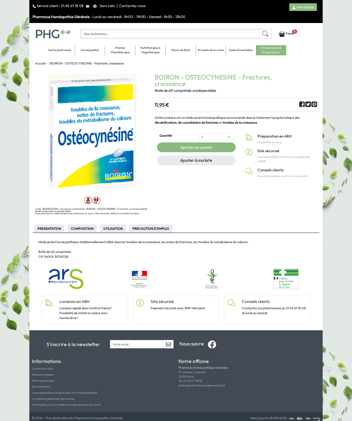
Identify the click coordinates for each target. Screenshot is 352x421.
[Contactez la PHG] (88, 5)
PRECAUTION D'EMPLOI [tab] (150, 228)
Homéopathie (90, 50)
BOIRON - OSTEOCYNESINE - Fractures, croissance (87, 63)
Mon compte (305, 7)
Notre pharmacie (59, 50)
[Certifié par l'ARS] (66, 279)
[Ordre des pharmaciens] (213, 279)
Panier (290, 32)
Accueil (40, 63)
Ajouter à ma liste (196, 160)
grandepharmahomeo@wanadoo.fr (202, 385)
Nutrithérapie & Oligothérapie (150, 50)
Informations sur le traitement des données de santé (66, 405)
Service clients (41, 386)
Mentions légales (43, 374)
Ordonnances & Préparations (271, 50)
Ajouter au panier (196, 147)
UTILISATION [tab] (113, 228)
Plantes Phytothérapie (120, 50)
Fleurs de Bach (180, 50)
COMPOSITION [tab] (82, 228)
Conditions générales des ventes (53, 399)
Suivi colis (108, 5)
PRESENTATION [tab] (49, 228)
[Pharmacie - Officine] (286, 279)
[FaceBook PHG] (95, 5)
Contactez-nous (132, 5)
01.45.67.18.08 (72, 5)
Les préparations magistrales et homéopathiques (64, 393)
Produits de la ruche (211, 50)
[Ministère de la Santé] (139, 279)
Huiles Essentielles (241, 50)
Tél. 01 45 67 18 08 (190, 381)
